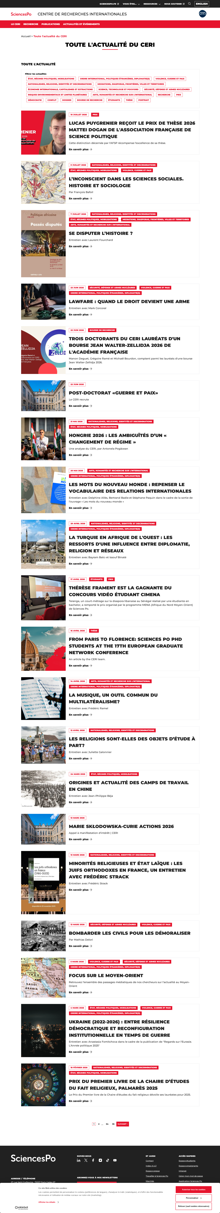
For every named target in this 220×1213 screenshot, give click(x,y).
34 (107, 1124)
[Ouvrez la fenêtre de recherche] (189, 3)
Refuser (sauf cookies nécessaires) (193, 1206)
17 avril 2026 (78, 579)
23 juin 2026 (77, 287)
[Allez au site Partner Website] (203, 14)
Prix (178, 95)
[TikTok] (107, 1160)
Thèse (129, 100)
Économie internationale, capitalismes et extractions (60, 89)
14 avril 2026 (78, 681)
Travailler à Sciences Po (157, 1176)
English (202, 3)
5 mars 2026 (77, 961)
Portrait (143, 100)
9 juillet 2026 (78, 165)
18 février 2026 (79, 1067)
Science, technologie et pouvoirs (118, 89)
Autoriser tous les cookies (193, 1189)
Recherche (164, 95)
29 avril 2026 (78, 523)
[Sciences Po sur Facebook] (93, 1160)
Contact (150, 1161)
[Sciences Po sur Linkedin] (78, 1160)
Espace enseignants (188, 1166)
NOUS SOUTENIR (173, 4)
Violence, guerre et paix (170, 78)
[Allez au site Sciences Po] (21, 15)
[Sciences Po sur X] (85, 1160)
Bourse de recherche (89, 100)
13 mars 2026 (78, 818)
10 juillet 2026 (79, 114)
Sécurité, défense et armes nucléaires (167, 89)
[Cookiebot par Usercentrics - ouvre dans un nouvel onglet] (21, 1208)
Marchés (150, 1181)
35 (113, 1124)
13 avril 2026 (78, 730)
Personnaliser (192, 1198)
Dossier (66, 100)
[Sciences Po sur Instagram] (100, 1160)
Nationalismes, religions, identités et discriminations (60, 84)
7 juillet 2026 (78, 214)
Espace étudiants (187, 1161)
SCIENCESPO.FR (108, 4)
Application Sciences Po (190, 1181)
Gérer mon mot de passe (191, 1176)
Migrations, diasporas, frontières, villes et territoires (131, 84)
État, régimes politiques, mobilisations (51, 78)
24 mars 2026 (78, 774)
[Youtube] (114, 1160)
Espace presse (153, 1171)
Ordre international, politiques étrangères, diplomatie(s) (115, 78)
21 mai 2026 (76, 421)
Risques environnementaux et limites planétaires (57, 95)
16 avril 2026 (78, 630)
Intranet (182, 1171)
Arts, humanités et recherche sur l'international (122, 95)
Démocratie (35, 100)
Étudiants (114, 100)
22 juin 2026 (77, 330)
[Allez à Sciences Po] (33, 1158)
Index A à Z (151, 1166)
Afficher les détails (46, 1202)
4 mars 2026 (77, 1008)
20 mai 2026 (77, 470)
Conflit (51, 100)
